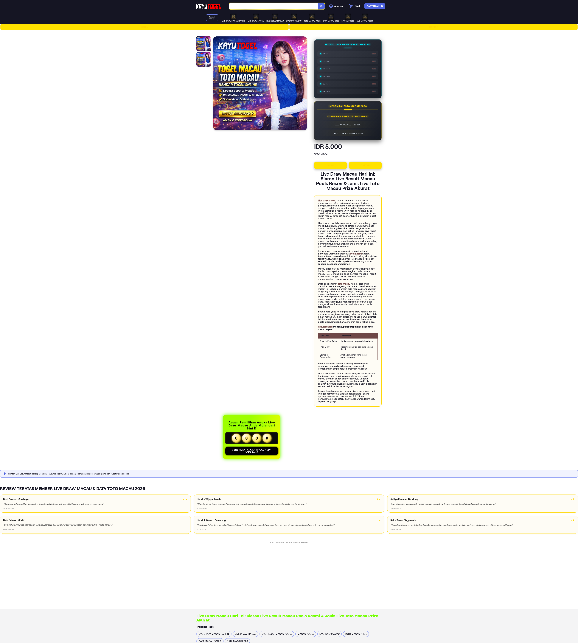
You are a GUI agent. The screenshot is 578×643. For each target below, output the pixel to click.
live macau (356, 253)
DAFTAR (433, 27)
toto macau (344, 283)
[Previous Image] (215, 84)
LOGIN (144, 27)
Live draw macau (327, 200)
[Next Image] (304, 84)
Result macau (325, 326)
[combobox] (273, 6)
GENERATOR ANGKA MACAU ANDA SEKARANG (251, 451)
